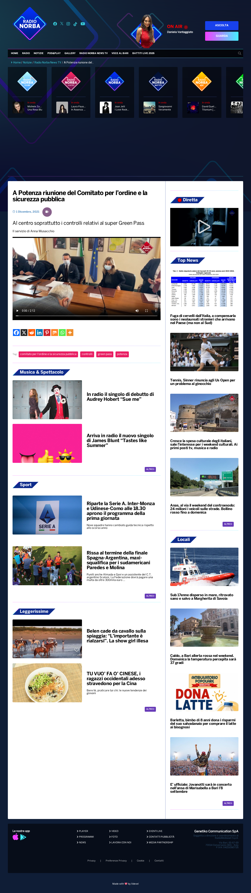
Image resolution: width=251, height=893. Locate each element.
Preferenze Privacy (116, 861)
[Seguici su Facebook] (55, 24)
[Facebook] (16, 332)
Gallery (70, 53)
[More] (69, 332)
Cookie (140, 861)
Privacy (91, 861)
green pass (105, 354)
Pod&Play (54, 53)
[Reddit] (31, 332)
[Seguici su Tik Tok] (75, 24)
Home (14, 53)
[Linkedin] (39, 332)
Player (83, 831)
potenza (122, 354)
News (82, 843)
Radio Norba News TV (93, 53)
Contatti (159, 861)
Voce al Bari (120, 53)
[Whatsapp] (62, 332)
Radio (26, 53)
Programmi (86, 837)
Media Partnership (160, 843)
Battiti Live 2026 (143, 53)
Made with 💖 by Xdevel (125, 884)
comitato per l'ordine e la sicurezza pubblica (48, 354)
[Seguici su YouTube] (83, 24)
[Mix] (54, 332)
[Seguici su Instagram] (68, 24)
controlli (87, 354)
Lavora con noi (121, 843)
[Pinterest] (47, 332)
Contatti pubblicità (161, 837)
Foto (114, 837)
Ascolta (221, 25)
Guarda (222, 36)
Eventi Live (155, 831)
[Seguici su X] (61, 24)
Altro (149, 469)
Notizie (39, 53)
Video (114, 831)
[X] (24, 332)
